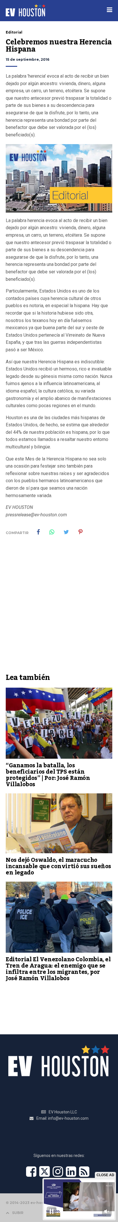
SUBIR (17, 1213)
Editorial (14, 32)
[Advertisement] (59, 609)
